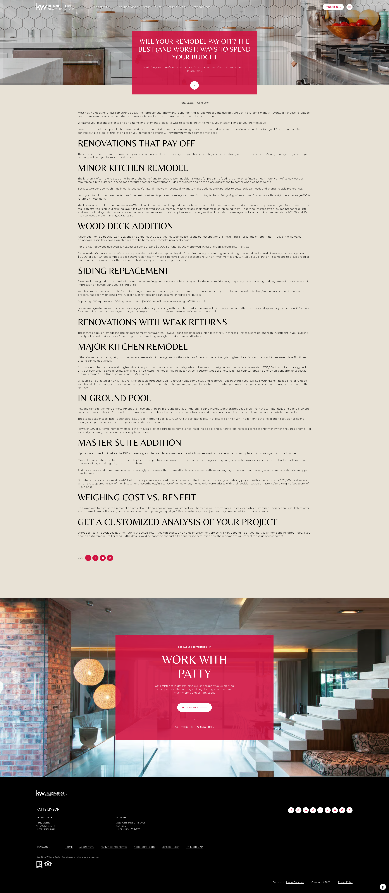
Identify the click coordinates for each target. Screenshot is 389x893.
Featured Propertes (114, 847)
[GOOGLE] (342, 810)
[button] (194, 707)
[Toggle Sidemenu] (349, 7)
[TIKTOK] (313, 810)
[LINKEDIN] (306, 810)
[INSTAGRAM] (298, 810)
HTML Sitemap (194, 847)
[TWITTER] (328, 810)
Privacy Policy (345, 882)
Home (69, 847)
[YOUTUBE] (335, 810)
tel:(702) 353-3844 (45, 825)
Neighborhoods (127, 7)
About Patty (86, 847)
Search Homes (152, 7)
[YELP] (320, 810)
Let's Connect (201, 7)
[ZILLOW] (349, 810)
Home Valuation (176, 7)
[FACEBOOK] (291, 810)
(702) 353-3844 (333, 7)
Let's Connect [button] (170, 847)
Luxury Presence (295, 882)
